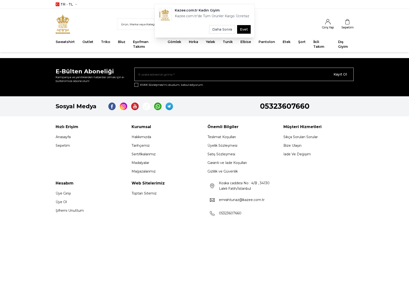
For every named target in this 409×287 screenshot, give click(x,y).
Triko (105, 42)
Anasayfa (63, 137)
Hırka (193, 42)
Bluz (121, 42)
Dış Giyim (343, 44)
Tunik (228, 42)
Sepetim (63, 145)
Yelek (210, 42)
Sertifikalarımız (144, 154)
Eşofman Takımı (141, 44)
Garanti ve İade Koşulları (227, 163)
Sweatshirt (65, 42)
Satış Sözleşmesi (221, 154)
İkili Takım (318, 44)
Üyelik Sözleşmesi (222, 145)
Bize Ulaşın (292, 145)
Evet (244, 29)
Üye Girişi (63, 193)
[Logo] (68, 24)
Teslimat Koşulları (221, 137)
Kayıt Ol (340, 74)
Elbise (245, 42)
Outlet (87, 42)
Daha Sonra (222, 29)
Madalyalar (140, 163)
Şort (302, 42)
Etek (287, 42)
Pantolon (267, 42)
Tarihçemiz (141, 145)
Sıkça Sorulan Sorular (300, 137)
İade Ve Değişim (297, 154)
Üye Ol (61, 202)
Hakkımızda (141, 137)
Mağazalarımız (144, 171)
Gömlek (174, 42)
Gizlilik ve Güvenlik (222, 171)
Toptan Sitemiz (144, 193)
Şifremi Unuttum (70, 210)
